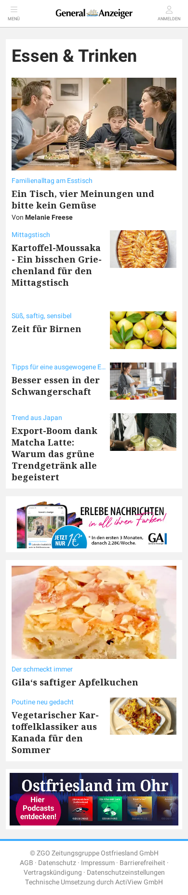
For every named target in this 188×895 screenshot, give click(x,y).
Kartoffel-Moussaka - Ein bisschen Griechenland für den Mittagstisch (57, 265)
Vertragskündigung (53, 872)
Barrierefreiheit (142, 863)
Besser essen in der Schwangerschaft (56, 385)
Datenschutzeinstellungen (126, 872)
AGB (26, 863)
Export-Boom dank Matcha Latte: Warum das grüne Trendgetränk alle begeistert (54, 454)
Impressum (98, 863)
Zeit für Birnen (46, 329)
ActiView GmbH (139, 882)
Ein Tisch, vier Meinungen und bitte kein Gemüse (83, 199)
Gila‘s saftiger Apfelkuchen (75, 682)
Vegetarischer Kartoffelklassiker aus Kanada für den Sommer (55, 732)
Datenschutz (57, 863)
